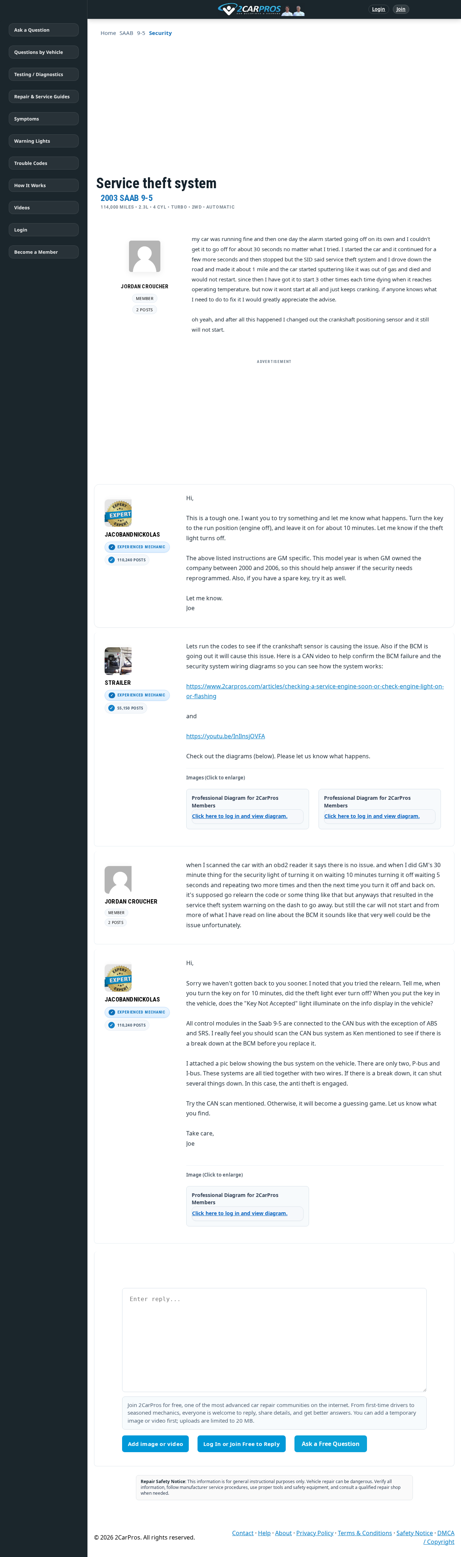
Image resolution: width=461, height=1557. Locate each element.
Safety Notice (414, 1533)
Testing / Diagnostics (38, 74)
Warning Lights (32, 141)
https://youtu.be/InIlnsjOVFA (225, 736)
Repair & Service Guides (42, 96)
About (283, 1533)
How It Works (30, 185)
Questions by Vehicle (38, 52)
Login (379, 9)
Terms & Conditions (365, 1533)
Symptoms (26, 118)
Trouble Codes (30, 163)
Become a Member (36, 252)
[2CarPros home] (223, 9)
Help (264, 1533)
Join (401, 9)
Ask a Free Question (331, 1444)
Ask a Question (32, 30)
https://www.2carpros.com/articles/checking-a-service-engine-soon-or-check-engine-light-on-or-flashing (315, 691)
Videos (22, 207)
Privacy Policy (314, 1533)
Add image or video (155, 1443)
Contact (243, 1533)
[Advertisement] (274, 419)
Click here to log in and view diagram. (240, 816)
